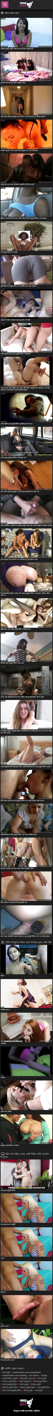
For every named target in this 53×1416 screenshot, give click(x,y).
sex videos (34, 1375)
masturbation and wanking (15, 1375)
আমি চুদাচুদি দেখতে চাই (27, 1378)
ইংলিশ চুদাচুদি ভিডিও (40, 1381)
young (44, 1375)
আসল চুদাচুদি (42, 1378)
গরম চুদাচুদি (38, 1390)
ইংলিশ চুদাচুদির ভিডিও (10, 1384)
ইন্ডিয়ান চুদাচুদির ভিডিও (28, 1387)
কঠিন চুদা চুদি (28, 1390)
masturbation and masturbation (27, 1372)
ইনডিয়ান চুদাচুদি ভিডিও (10, 1387)
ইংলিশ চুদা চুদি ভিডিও (10, 1381)
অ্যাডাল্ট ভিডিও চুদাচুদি (10, 1378)
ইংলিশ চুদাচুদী (24, 1384)
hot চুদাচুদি (6, 1372)
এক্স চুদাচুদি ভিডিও (44, 1387)
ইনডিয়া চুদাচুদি (36, 1384)
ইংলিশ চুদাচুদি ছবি (25, 1381)
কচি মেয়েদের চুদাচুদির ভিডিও (12, 1390)
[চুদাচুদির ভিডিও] (26, 5)
